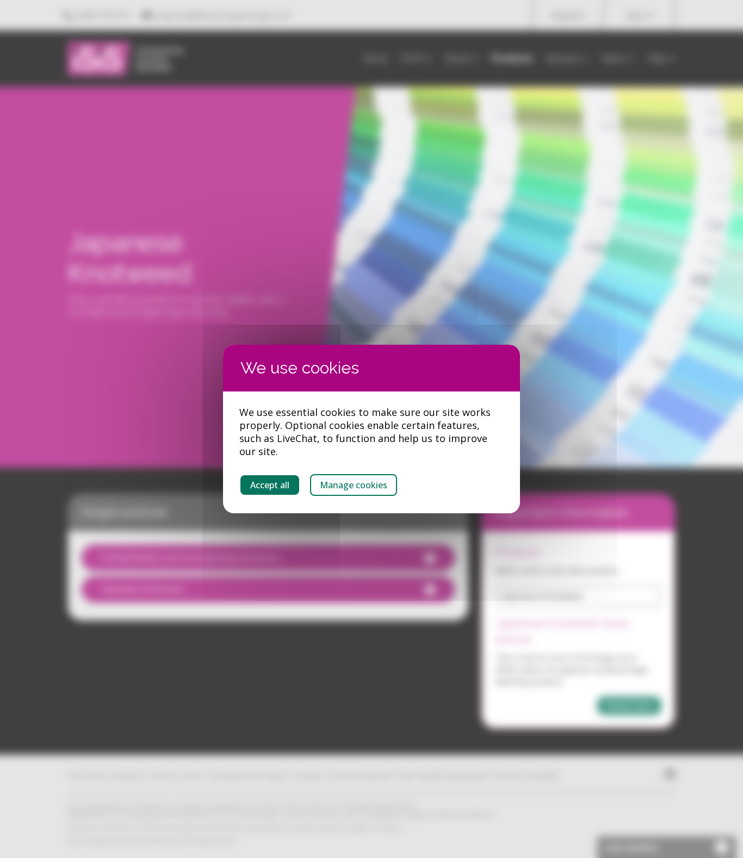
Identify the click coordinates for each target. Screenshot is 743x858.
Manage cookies (353, 485)
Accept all (269, 485)
